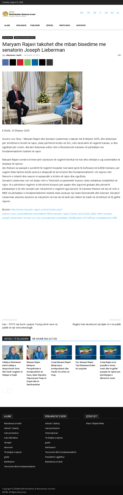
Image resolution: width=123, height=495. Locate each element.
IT (100, 12)
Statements (7, 37)
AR (106, 12)
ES (112, 12)
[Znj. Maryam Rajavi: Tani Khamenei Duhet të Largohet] (85, 352)
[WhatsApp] (27, 62)
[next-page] (9, 391)
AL (118, 12)
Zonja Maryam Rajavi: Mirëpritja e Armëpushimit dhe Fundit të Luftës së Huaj (61, 368)
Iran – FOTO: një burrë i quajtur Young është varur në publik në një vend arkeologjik (30, 326)
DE (94, 12)
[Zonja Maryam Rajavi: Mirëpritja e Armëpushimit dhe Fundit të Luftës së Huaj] (61, 352)
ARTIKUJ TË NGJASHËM (16, 339)
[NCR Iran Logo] (19, 14)
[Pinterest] (20, 62)
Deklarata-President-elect (24, 37)
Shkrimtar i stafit (13, 55)
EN (81, 12)
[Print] (49, 62)
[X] (13, 62)
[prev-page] (4, 391)
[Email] (42, 62)
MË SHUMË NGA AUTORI (44, 339)
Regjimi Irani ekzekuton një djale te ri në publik (97, 324)
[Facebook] (114, 2)
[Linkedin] (35, 62)
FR (88, 12)
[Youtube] (119, 2)
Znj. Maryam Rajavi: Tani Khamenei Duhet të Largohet (85, 365)
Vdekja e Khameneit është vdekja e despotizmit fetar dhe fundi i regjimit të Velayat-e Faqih (12, 368)
